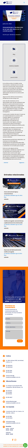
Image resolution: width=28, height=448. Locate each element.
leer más (6, 199)
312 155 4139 (9, 370)
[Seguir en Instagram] (15, 440)
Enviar (20, 341)
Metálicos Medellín (10, 195)
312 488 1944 (9, 367)
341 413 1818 (9, 416)
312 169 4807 (9, 397)
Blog (14, 54)
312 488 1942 (9, 365)
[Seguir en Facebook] (13, 440)
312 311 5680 (9, 392)
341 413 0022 (9, 418)
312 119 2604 (9, 372)
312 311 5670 (9, 390)
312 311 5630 (9, 394)
